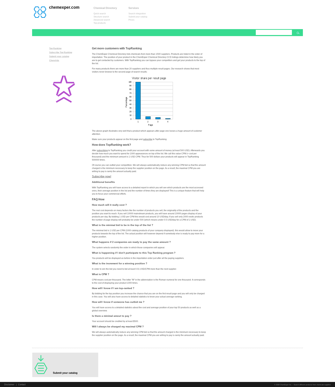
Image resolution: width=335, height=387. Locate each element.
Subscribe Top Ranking (60, 52)
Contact (21, 384)
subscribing (102, 150)
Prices (131, 20)
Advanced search (102, 20)
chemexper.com (64, 7)
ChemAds (54, 60)
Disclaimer (9, 384)
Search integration (137, 13)
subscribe (147, 139)
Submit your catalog (137, 17)
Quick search (100, 13)
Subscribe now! (101, 176)
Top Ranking (55, 48)
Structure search (101, 17)
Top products (100, 23)
